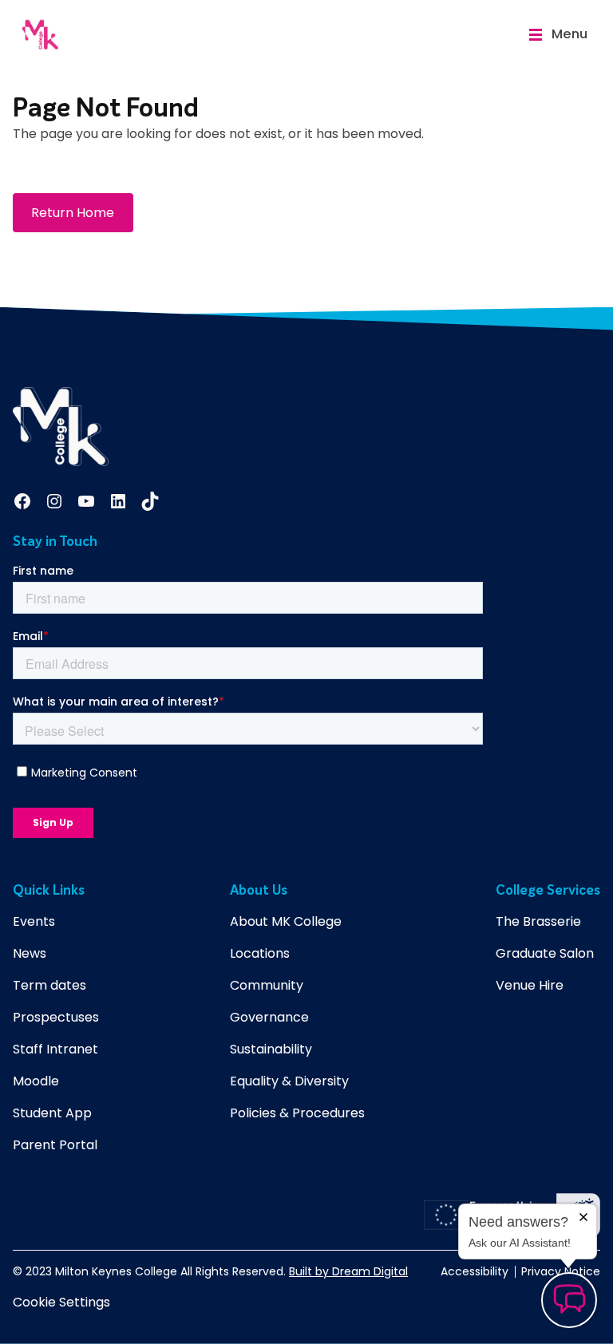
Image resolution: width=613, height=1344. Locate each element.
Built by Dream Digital (348, 1271)
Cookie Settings (61, 1302)
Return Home (72, 213)
